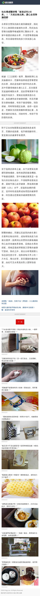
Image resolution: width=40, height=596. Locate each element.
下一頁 (20, 322)
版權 (20, 593)
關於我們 (3, 593)
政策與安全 (10, 593)
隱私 (17, 593)
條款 (14, 593)
